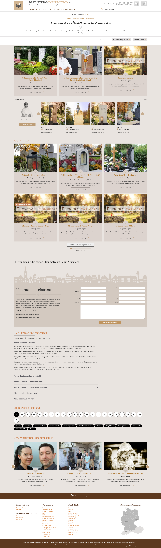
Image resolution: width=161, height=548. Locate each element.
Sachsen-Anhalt (72, 518)
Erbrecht (52, 9)
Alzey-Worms (110, 426)
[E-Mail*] (132, 298)
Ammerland (136, 426)
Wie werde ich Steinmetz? (24, 399)
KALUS (119, 127)
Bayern (79, 14)
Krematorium (46, 532)
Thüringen (71, 522)
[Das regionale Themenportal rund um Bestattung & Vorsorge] (18, 5)
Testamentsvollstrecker (49, 527)
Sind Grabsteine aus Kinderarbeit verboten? (30, 387)
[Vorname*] (93, 291)
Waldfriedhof (46, 534)
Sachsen (70, 520)
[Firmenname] (93, 288)
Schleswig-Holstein (73, 513)
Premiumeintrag (21, 508)
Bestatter (45, 508)
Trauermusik (46, 536)
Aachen (18, 426)
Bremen (70, 509)
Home (74, 14)
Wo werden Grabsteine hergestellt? (27, 376)
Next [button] (142, 113)
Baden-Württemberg (74, 525)
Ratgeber (60, 9)
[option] (53, 118)
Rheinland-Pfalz (72, 529)
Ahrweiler (27, 426)
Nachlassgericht (46, 525)
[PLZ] (132, 291)
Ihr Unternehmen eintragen (81, 496)
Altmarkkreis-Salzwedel (85, 426)
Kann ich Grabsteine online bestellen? (28, 382)
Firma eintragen (109, 9)
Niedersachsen (72, 532)
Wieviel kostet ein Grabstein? (25, 343)
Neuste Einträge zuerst (120, 39)
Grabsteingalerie (71, 9)
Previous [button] (38, 113)
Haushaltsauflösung (48, 520)
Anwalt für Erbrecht (48, 511)
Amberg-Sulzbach (123, 426)
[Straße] (93, 298)
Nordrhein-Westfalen (74, 531)
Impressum (19, 518)
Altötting (99, 426)
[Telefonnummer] (132, 295)
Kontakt (18, 509)
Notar (44, 513)
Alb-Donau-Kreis (54, 426)
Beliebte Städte (139, 39)
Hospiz (44, 522)
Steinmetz (45, 524)
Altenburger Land (69, 426)
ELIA (93, 127)
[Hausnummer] (93, 302)
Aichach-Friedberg (40, 426)
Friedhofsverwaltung (48, 518)
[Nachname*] (93, 295)
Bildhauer (45, 515)
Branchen (33, 9)
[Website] (132, 302)
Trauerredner (46, 531)
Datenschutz (19, 516)
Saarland (70, 527)
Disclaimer (19, 519)
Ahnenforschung (47, 509)
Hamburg (71, 508)
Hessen (70, 534)
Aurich (32, 429)
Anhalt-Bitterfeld (20, 429)
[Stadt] (132, 288)
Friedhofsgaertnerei (48, 516)
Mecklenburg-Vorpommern (76, 515)
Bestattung (43, 9)
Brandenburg (72, 516)
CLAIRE (69, 127)
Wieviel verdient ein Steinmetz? (26, 393)
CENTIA (44, 127)
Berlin (70, 511)
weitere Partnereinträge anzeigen (80, 245)
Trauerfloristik (46, 529)
